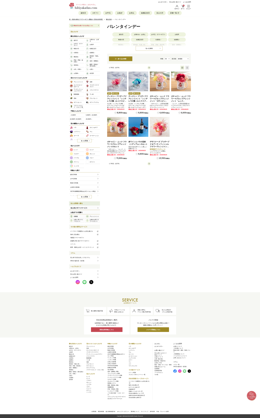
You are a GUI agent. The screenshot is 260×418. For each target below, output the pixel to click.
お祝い (71, 375)
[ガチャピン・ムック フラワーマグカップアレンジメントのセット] (117, 127)
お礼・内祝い (72, 373)
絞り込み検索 (122, 59)
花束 (87, 348)
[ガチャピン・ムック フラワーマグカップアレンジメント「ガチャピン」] (160, 81)
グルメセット (90, 364)
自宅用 (71, 379)
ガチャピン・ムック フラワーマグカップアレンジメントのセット (117, 144)
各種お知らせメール (159, 366)
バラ (130, 346)
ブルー (88, 386)
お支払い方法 (158, 362)
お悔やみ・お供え (139, 34)
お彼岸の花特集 (112, 352)
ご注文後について (178, 348)
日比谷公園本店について (135, 393)
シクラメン (132, 350)
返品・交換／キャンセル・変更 (163, 364)
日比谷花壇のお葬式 (134, 397)
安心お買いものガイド (160, 353)
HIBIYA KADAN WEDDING (136, 395)
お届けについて (158, 357)
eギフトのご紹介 (133, 387)
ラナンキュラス (133, 365)
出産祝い (158, 39)
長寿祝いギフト (112, 383)
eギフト (96, 13)
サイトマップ (144, 411)
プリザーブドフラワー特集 (115, 375)
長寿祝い (71, 369)
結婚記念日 (145, 13)
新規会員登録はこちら (107, 329)
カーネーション (133, 356)
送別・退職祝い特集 (113, 371)
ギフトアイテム (90, 367)
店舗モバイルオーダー (135, 391)
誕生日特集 (111, 346)
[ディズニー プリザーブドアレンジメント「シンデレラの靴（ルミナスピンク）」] (117, 81)
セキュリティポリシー (123, 411)
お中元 (108, 13)
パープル (88, 384)
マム (130, 352)
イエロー (88, 380)
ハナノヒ (73, 244)
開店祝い (71, 362)
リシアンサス (132, 358)
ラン (130, 362)
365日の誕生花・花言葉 (77, 261)
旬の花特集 (111, 369)
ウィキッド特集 (112, 357)
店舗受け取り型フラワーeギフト (79, 241)
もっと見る (84, 140)
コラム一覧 (176, 364)
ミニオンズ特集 (112, 359)
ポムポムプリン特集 (113, 381)
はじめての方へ (162, 2)
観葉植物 (88, 358)
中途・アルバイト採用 (162, 411)
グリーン (88, 388)
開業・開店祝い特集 (113, 385)
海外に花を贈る (75, 234)
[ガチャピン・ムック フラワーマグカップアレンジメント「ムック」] (181, 81)
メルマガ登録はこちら (153, 329)
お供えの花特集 (112, 361)
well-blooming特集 (113, 365)
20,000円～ (89, 119)
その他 (156, 374)
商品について (158, 355)
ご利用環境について (178, 354)
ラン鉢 (88, 360)
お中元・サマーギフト (158, 34)
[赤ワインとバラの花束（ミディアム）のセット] (138, 127)
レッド (88, 376)
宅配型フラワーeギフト (77, 237)
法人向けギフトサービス (79, 208)
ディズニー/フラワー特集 (114, 377)
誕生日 (83, 13)
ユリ (130, 364)
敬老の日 (121, 39)
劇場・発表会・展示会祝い (76, 371)
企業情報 (93, 411)
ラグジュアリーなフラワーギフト (117, 396)
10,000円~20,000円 (75, 119)
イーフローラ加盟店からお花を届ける (81, 231)
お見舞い (71, 377)
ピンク (88, 378)
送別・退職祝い (73, 367)
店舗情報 (131, 389)
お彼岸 (177, 34)
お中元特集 (111, 348)
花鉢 (87, 362)
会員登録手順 (158, 370)
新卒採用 (152, 411)
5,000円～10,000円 (91, 115)
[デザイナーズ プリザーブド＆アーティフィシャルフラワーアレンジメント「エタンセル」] (160, 127)
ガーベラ (131, 354)
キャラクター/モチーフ (92, 350)
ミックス (88, 392)
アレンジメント (90, 346)
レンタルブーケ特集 (113, 391)
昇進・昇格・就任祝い (75, 365)
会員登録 (156, 368)
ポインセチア (132, 348)
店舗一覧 (173, 13)
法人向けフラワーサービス (115, 398)
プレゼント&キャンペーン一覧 (137, 374)
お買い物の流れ (158, 359)
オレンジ (88, 382)
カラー (130, 360)
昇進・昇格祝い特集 (113, 389)
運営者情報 (101, 411)
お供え (131, 13)
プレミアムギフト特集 (114, 373)
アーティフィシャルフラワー (94, 354)
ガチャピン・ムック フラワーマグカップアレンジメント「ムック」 (181, 98)
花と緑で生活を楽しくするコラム (80, 257)
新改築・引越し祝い (74, 364)
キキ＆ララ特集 (112, 379)
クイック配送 (132, 372)
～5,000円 (73, 115)
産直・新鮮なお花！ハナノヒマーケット (82, 247)
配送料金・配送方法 (159, 360)
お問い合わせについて (179, 357)
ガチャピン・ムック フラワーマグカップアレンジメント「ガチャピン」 (159, 98)
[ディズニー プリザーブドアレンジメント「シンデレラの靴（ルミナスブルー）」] (138, 81)
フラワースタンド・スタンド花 (94, 369)
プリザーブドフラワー (92, 352)
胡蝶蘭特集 (111, 387)
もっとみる (149, 48)
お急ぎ (119, 13)
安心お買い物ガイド (175, 2)
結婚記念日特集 (112, 367)
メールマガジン (158, 372)
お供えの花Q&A (112, 363)
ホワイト (88, 390)
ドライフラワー (90, 356)
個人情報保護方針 (110, 411)
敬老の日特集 (111, 350)
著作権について (135, 411)
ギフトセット (90, 365)
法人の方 (159, 13)
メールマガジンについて (180, 356)
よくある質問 (187, 2)
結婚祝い (177, 39)
